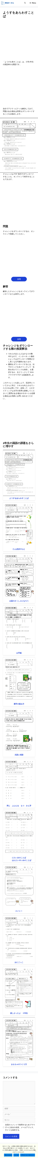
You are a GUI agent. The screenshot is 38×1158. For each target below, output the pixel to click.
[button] (25, 3)
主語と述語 (19, 755)
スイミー (19, 911)
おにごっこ (19, 962)
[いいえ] (36, 1151)
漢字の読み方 (19, 704)
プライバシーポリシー (27, 1155)
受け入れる (8, 1155)
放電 (19, 279)
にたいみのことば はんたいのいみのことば (19, 859)
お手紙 (19, 653)
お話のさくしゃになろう (19, 601)
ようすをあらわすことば (19, 498)
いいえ (16, 1155)
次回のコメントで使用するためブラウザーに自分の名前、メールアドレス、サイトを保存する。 (20, 1127)
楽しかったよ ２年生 (19, 1013)
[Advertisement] (19, 41)
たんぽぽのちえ (19, 549)
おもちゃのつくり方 (19, 1064)
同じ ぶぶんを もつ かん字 (19, 806)
